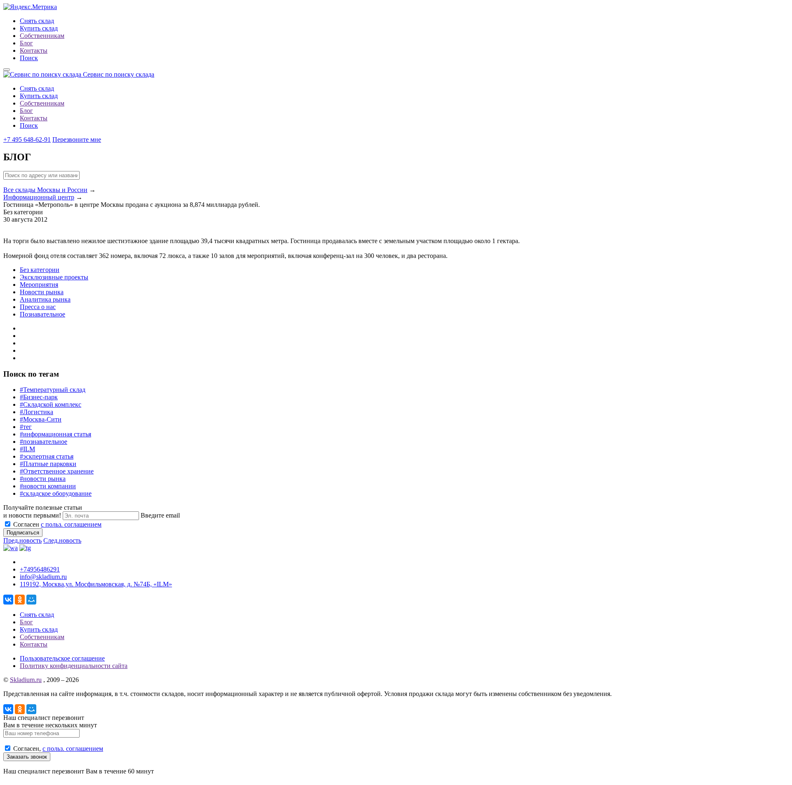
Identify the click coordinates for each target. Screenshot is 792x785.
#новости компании (48, 486)
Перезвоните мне (76, 139)
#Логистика (36, 411)
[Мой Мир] (31, 600)
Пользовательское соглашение (62, 658)
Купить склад (39, 28)
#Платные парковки (48, 463)
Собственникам (42, 35)
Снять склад (37, 20)
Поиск (29, 57)
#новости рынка (43, 478)
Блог (26, 43)
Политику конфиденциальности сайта (73, 665)
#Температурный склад (52, 389)
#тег (26, 426)
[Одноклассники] (20, 600)
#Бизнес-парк (39, 397)
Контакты (33, 50)
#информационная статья (55, 434)
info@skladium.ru (43, 576)
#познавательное (43, 441)
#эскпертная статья (46, 456)
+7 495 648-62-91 (27, 139)
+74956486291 (40, 569)
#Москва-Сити (40, 419)
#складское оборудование (56, 493)
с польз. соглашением (71, 524)
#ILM (27, 448)
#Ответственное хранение (57, 471)
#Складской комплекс (50, 404)
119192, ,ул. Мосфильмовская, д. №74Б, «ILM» (96, 584)
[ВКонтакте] (8, 600)
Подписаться (23, 533)
